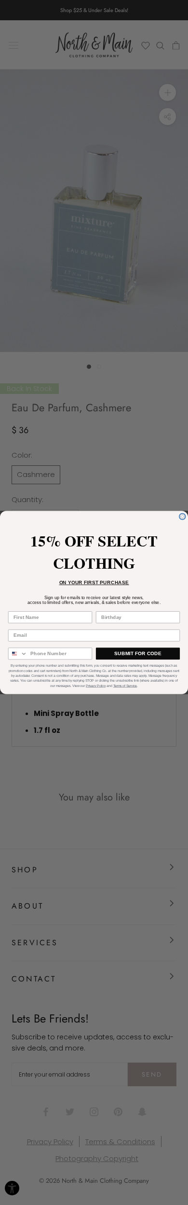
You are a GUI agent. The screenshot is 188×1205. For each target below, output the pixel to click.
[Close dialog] (182, 516)
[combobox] (18, 653)
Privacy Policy (96, 685)
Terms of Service (125, 685)
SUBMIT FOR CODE (137, 653)
